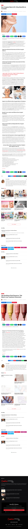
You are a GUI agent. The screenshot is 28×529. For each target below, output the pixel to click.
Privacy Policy (20, 524)
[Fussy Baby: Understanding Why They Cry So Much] (7, 193)
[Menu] (2, 1)
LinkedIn (16, 36)
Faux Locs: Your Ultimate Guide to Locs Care (11, 234)
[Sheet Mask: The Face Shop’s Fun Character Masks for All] (7, 388)
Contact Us (13, 524)
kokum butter (8, 332)
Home (2, 3)
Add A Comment (14, 224)
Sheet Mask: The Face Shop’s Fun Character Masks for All (6, 393)
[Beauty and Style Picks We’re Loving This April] (20, 193)
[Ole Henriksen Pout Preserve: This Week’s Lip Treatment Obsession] (14, 312)
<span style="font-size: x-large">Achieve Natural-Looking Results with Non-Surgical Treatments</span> (13, 74)
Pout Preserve (10, 326)
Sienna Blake (5, 11)
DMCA (16, 524)
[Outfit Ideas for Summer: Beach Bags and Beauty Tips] (7, 215)
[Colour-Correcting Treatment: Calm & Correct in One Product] (3, 242)
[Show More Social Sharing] (18, 14)
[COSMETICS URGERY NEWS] (14, 1)
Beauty (2, 5)
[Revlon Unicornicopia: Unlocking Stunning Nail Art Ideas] (7, 399)
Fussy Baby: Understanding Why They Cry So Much (6, 198)
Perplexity (7, 36)
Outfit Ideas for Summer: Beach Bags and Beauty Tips (7, 220)
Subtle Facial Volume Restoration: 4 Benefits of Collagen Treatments (6, 209)
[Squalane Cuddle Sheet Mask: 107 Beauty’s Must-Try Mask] (20, 377)
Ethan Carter (3, 231)
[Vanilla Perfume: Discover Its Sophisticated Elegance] (3, 498)
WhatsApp (11, 36)
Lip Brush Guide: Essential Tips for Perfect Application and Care (19, 209)
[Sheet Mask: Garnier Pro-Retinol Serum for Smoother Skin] (20, 399)
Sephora (18, 349)
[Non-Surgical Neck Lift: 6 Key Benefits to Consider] (14, 24)
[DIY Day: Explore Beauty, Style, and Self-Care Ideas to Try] (20, 215)
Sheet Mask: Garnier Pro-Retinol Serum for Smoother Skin (20, 404)
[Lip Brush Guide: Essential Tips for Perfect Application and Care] (20, 204)
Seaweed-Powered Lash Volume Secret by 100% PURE (13, 238)
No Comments (20, 11)
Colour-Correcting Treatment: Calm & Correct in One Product (14, 263)
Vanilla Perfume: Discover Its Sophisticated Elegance (13, 497)
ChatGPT (4, 36)
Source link (3, 168)
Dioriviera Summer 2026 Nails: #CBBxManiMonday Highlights (18, 393)
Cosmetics (3, 293)
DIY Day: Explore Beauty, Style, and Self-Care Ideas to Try (20, 220)
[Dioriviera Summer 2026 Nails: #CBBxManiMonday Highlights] (20, 388)
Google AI (24, 36)
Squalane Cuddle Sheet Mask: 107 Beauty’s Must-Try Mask (19, 382)
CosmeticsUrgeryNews (18, 526)
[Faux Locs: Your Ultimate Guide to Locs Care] (3, 235)
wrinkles (14, 42)
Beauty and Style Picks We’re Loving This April (20, 198)
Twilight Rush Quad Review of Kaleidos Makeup (9, 230)
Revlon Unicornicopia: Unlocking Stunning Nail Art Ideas (7, 404)
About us (9, 524)
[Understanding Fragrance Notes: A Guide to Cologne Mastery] (3, 490)
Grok (20, 36)
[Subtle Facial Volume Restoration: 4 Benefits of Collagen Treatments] (7, 204)
